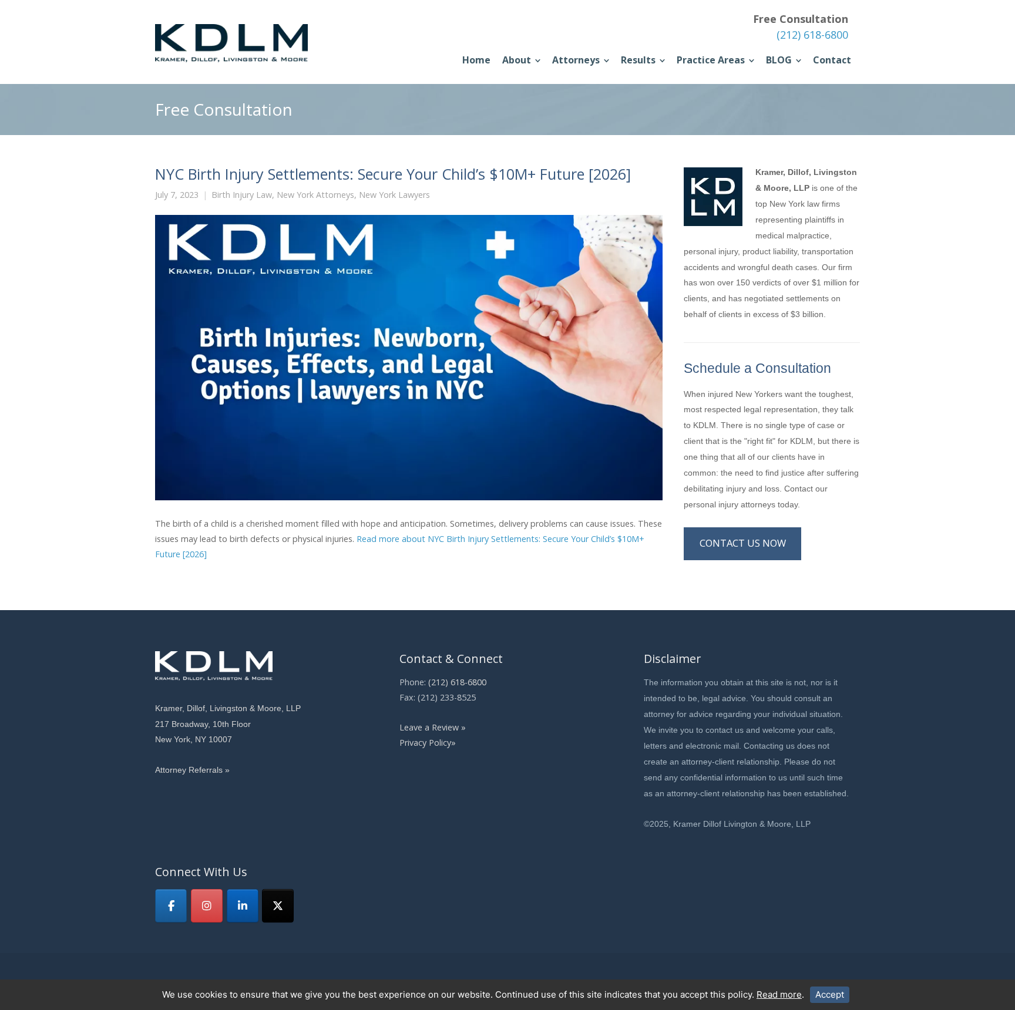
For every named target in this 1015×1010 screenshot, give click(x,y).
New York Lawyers (394, 195)
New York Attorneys (315, 195)
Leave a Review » (432, 727)
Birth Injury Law (241, 195)
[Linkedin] (242, 906)
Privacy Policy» (427, 742)
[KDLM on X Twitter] (278, 906)
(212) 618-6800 (812, 35)
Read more (779, 994)
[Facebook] (171, 906)
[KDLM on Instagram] (207, 906)
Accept (829, 994)
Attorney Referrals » (192, 770)
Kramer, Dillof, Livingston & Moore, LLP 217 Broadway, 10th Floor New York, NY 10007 (228, 724)
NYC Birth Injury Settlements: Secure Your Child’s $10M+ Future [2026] (393, 174)
